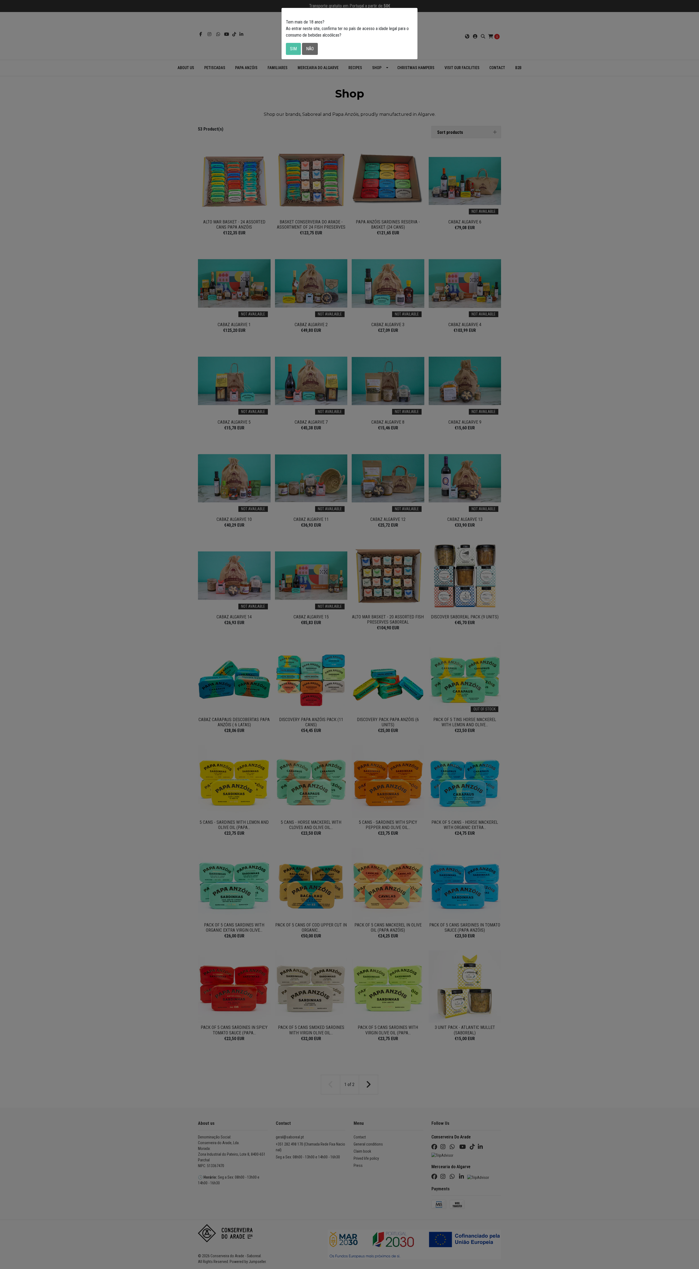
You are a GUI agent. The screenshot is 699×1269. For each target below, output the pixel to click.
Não (310, 48)
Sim (293, 48)
